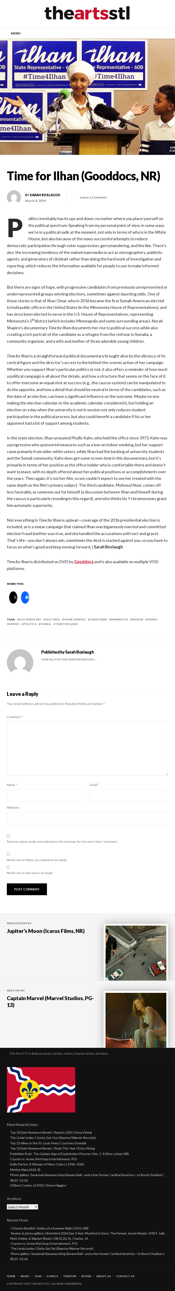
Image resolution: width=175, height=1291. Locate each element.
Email (94, 785)
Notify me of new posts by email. (30, 873)
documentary (30, 619)
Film (38, 1276)
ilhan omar (98, 619)
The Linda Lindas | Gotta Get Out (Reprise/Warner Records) (53, 1138)
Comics (52, 1276)
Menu (16, 33)
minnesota (119, 619)
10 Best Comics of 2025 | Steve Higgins (38, 1185)
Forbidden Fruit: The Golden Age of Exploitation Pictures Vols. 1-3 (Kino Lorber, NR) (69, 1154)
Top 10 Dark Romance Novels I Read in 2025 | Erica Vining (51, 1132)
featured (52, 619)
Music (25, 1276)
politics (29, 624)
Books (86, 1276)
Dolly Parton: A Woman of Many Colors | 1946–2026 (47, 1164)
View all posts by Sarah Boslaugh (67, 659)
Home (11, 1276)
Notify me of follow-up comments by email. (37, 860)
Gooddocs (84, 561)
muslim (137, 619)
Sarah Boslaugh (45, 195)
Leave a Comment (93, 197)
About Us (103, 1276)
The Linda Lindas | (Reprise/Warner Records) (52, 1248)
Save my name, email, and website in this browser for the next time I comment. (62, 841)
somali (46, 624)
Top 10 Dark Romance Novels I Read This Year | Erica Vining (52, 1148)
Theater (69, 1276)
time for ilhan (66, 624)
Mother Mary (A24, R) (25, 1170)
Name (12, 785)
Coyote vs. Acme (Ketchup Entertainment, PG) (43, 1159)
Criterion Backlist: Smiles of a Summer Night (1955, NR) (49, 1228)
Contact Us (125, 1276)
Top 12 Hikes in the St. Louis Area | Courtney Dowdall (48, 1143)
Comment (15, 717)
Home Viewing (74, 619)
